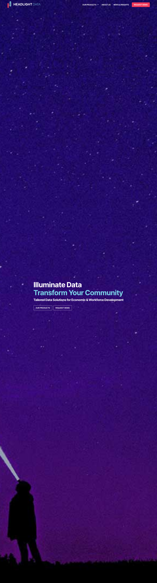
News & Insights (121, 5)
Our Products (89, 5)
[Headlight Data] (24, 5)
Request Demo (141, 5)
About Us (106, 5)
